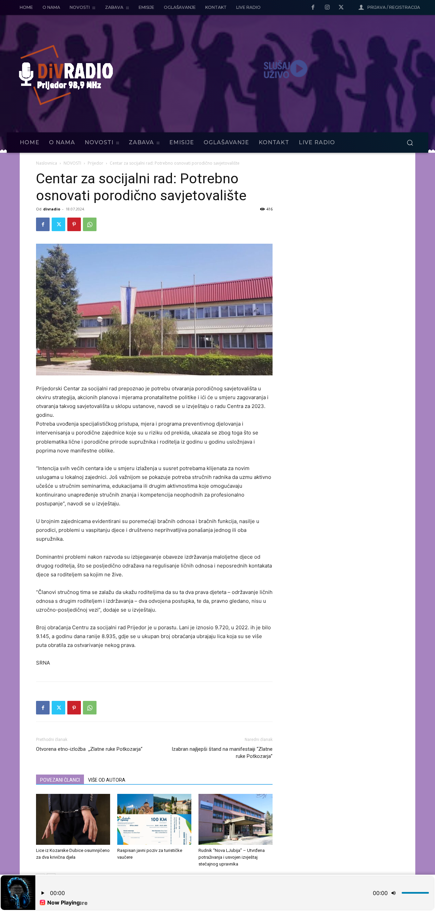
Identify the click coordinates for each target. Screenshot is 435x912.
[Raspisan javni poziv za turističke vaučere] (154, 819)
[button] (410, 142)
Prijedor (95, 163)
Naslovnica (46, 163)
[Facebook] (313, 8)
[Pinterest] (74, 224)
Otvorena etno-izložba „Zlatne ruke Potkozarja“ (89, 749)
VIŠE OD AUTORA (106, 780)
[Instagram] (327, 8)
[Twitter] (341, 8)
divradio (51, 208)
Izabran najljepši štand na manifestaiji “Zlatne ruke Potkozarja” (222, 752)
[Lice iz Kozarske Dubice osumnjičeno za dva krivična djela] (73, 819)
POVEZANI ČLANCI (60, 780)
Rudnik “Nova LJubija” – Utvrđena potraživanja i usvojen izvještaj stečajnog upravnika (231, 857)
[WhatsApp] (90, 224)
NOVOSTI (72, 163)
